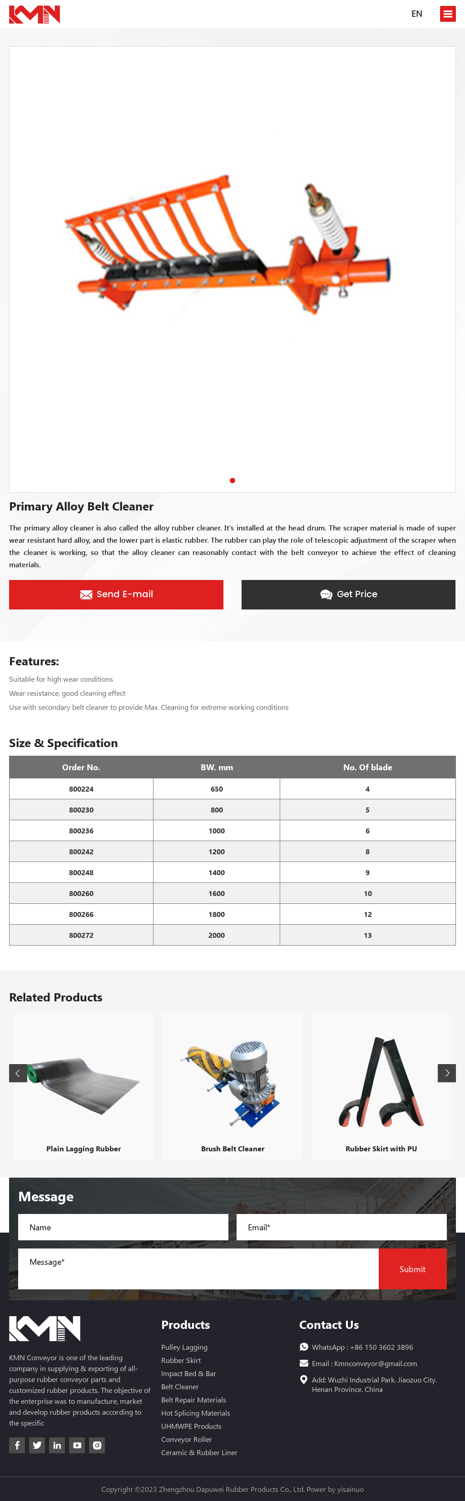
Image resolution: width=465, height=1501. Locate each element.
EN (416, 14)
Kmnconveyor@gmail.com (375, 1363)
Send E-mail (123, 594)
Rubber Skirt (181, 1360)
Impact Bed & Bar (188, 1373)
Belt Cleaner (180, 1386)
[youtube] (77, 1445)
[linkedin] (57, 1445)
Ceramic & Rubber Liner (199, 1452)
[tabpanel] (232, 269)
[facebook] (17, 1445)
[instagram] (97, 1445)
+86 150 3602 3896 (381, 1347)
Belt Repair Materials (193, 1399)
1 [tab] (232, 480)
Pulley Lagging (184, 1347)
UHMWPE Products (191, 1426)
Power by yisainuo (335, 1489)
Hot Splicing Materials (195, 1412)
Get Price (355, 594)
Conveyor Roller (186, 1439)
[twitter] (37, 1445)
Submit (412, 1268)
